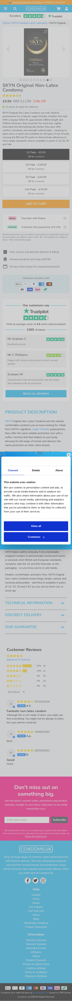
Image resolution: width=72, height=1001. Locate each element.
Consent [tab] (13, 470)
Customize (34, 536)
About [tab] (59, 470)
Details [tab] (36, 470)
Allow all (36, 526)
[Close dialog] (68, 454)
